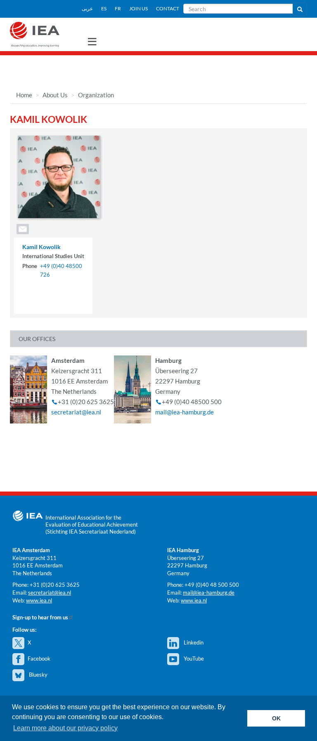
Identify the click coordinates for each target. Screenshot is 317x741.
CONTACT (167, 8)
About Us (55, 95)
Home (24, 95)
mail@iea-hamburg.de (184, 412)
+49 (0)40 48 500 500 (212, 584)
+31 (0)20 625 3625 (55, 584)
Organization (96, 95)
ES (103, 8)
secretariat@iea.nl (76, 412)
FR (118, 8)
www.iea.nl (39, 600)
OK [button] (276, 718)
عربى (87, 8)
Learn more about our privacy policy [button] (65, 728)
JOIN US (138, 8)
